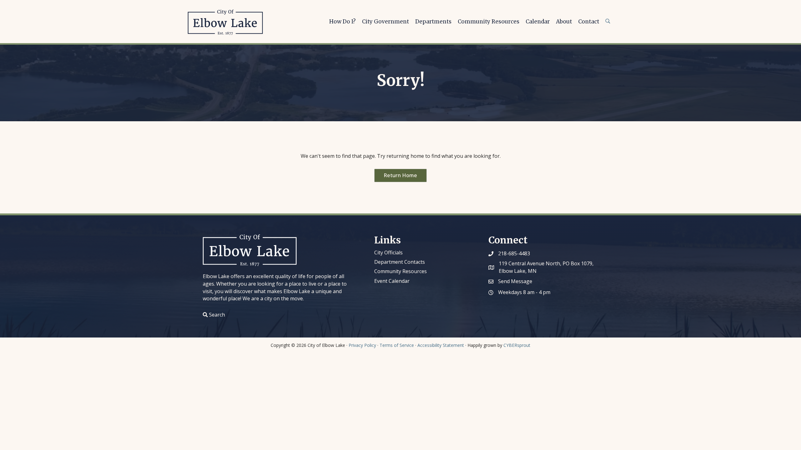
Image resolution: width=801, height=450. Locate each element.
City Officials (388, 252)
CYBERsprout (516, 345)
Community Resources (400, 271)
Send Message (515, 281)
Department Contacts (399, 261)
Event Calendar (392, 281)
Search (217, 314)
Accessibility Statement (440, 345)
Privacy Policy (362, 345)
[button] (400, 175)
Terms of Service (397, 345)
